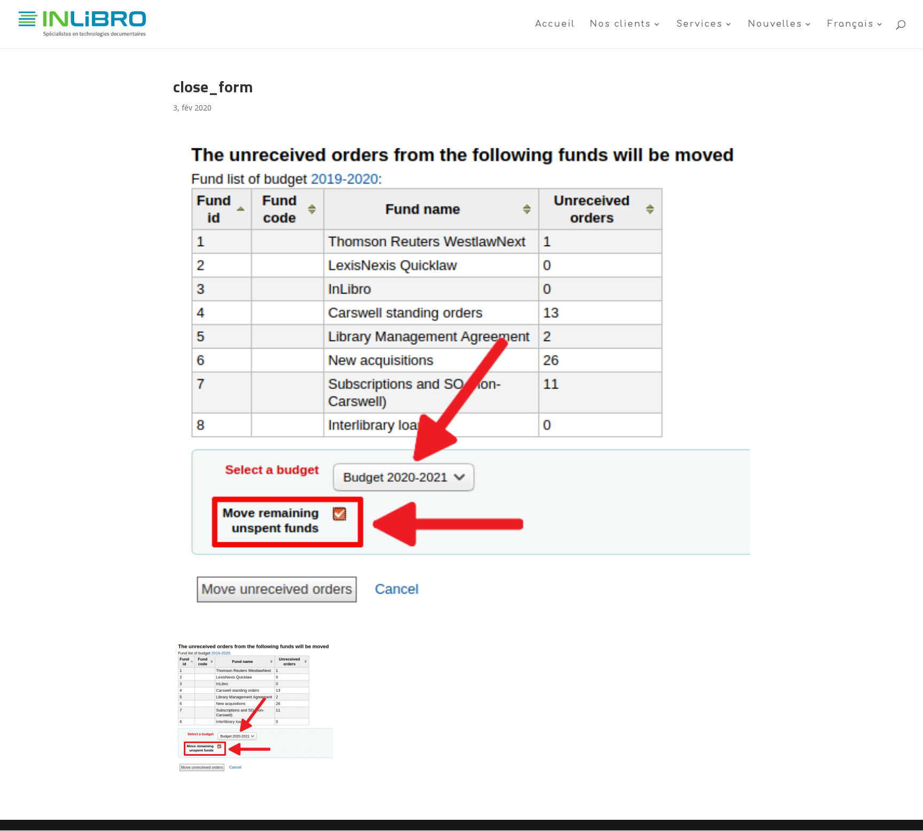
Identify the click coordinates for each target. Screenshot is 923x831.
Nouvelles (775, 24)
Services (699, 24)
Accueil (555, 24)
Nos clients (620, 24)
